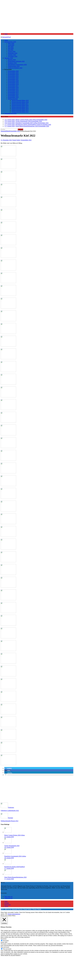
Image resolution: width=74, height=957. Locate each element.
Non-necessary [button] (5, 947)
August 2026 (11, 51)
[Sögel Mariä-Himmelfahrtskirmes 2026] (8, 874)
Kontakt (6, 903)
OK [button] (6, 914)
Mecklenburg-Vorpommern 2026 (17, 64)
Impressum (7, 904)
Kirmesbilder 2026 (13, 71)
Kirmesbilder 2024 (13, 74)
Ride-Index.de (8, 896)
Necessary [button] (4, 939)
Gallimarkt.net (8, 898)
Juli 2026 (10, 50)
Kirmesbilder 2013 (13, 92)
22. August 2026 (9, 837)
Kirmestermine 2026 (10, 41)
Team (5, 34)
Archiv (6, 906)
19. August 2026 (9, 847)
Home (6, 40)
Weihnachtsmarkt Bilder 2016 (20, 105)
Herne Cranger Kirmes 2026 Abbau (14, 835)
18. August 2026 (9, 858)
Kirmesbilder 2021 (13, 79)
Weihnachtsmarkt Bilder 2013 (20, 110)
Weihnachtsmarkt (13, 99)
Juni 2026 (11, 48)
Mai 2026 (10, 46)
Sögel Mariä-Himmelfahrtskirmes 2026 (15, 877)
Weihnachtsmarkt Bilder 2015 (20, 107)
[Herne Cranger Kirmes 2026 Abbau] (8, 832)
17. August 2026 (9, 868)
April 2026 (11, 45)
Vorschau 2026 (8, 58)
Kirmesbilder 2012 (13, 94)
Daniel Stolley (16, 140)
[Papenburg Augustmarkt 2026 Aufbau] (8, 853)
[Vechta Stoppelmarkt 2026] (8, 842)
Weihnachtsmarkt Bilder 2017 (20, 103)
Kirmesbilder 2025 (13, 72)
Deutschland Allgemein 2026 (16, 61)
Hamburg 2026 (12, 63)
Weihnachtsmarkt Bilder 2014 (20, 108)
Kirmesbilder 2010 (13, 97)
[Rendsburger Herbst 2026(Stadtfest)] (8, 863)
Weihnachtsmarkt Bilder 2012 (20, 112)
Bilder (7, 131)
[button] (8, 768)
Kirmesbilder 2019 (13, 82)
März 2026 (11, 43)
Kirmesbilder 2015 (13, 89)
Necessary (6, 940)
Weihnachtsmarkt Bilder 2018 (20, 102)
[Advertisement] (37, 17)
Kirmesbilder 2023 (13, 76)
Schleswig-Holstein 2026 (15, 68)
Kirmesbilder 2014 (13, 90)
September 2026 (12, 53)
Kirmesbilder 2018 (13, 84)
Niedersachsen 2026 (13, 66)
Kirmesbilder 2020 (13, 81)
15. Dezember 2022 (6, 140)
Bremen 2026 (12, 59)
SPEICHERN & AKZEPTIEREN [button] (10, 955)
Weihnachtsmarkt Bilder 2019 (20, 100)
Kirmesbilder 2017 (13, 86)
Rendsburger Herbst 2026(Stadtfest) (14, 866)
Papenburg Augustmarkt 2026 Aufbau (15, 856)
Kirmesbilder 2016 (13, 87)
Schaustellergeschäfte (10, 113)
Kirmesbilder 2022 (13, 77)
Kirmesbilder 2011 (13, 95)
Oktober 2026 (12, 55)
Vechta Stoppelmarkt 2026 (11, 845)
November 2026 (12, 56)
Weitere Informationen (13, 914)
